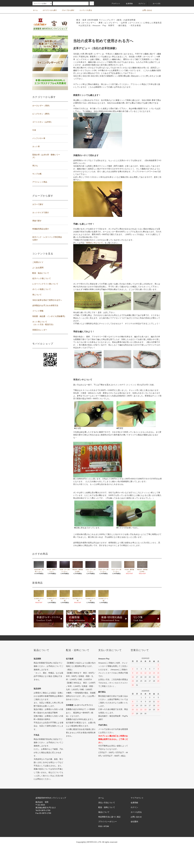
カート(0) (156, 3)
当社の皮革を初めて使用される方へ (47, 300)
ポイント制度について (41, 289)
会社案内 (134, 822)
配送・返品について (40, 273)
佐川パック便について (41, 278)
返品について (103, 812)
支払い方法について (106, 803)
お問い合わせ (147, 10)
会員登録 (129, 3)
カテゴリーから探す (50, 10)
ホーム (35, 10)
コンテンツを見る (85, 10)
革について (37, 295)
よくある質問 (37, 268)
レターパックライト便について (45, 284)
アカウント (116, 3)
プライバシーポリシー (107, 822)
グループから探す (68, 10)
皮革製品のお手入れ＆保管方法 (45, 305)
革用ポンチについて (94, 243)
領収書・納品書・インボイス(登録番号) (48, 316)
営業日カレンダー (39, 330)
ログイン (142, 3)
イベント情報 (37, 311)
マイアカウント (137, 798)
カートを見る (136, 812)
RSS (100, 826)
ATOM (106, 826)
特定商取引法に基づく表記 (109, 817)
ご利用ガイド (37, 262)
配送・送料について (106, 807)
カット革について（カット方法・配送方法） (43, 323)
